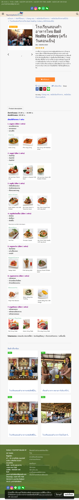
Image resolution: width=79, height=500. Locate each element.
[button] (77, 14)
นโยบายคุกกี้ (14, 496)
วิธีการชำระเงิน (33, 470)
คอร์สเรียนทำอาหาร (56, 94)
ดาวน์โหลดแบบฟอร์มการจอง (37, 472)
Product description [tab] (15, 108)
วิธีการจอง (32, 467)
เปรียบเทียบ (57, 85)
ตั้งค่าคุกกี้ (58, 494)
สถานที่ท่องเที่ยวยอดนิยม (36, 457)
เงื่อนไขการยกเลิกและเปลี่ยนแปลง (38, 474)
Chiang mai (45, 94)
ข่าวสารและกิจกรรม (35, 459)
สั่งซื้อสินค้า (45, 79)
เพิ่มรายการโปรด (42, 85)
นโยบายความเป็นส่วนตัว (45, 494)
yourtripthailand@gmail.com (16, 474)
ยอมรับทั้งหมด (69, 494)
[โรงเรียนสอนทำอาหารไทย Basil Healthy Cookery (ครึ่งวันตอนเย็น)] (20, 37)
